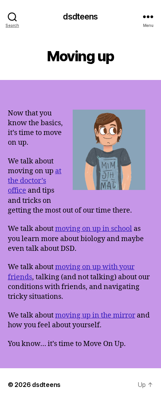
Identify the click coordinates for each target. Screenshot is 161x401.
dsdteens (80, 16)
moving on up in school (93, 228)
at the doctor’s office (34, 181)
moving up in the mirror (95, 315)
